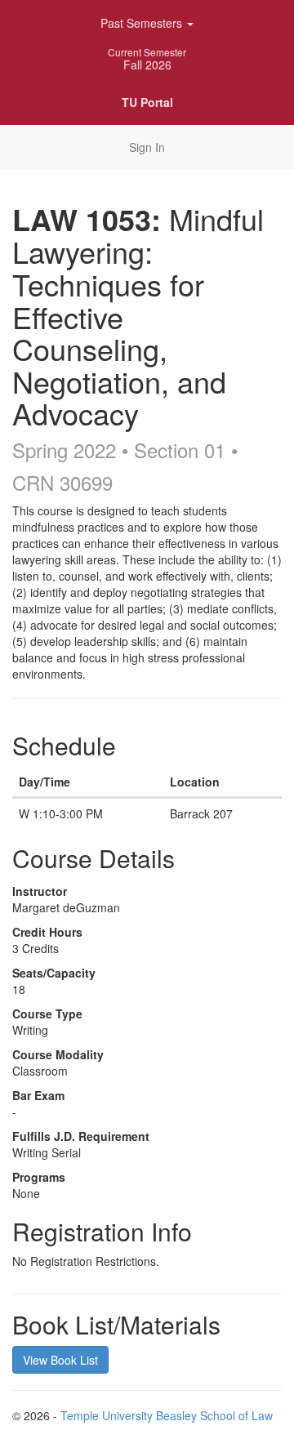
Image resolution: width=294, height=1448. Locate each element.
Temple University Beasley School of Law (166, 1415)
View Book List (60, 1360)
